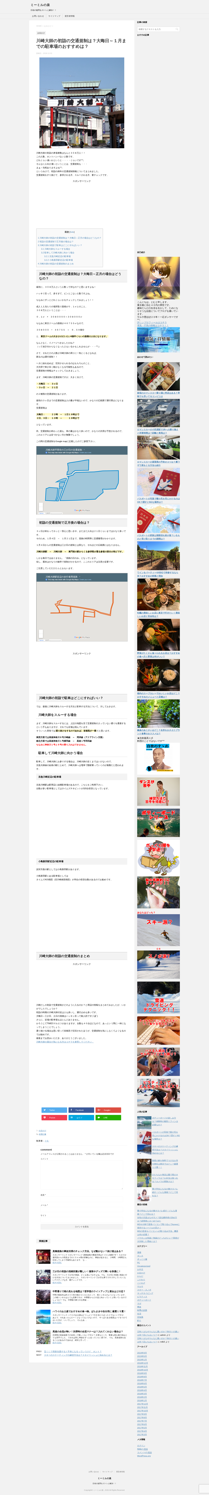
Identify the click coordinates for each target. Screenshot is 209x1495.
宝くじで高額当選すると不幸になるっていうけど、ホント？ (73, 1351)
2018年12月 (142, 1363)
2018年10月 (142, 1370)
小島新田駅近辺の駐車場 (58, 260)
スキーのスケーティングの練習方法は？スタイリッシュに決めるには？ (78, 1355)
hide (72, 232)
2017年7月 (142, 1421)
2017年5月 (142, 1428)
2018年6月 (142, 1383)
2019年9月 (142, 1353)
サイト (43, 1215)
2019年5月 (142, 1356)
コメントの (144, 1452)
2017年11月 (142, 1407)
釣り (139, 1320)
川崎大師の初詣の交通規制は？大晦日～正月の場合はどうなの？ (69, 238)
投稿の (142, 1449)
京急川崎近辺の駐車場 (57, 256)
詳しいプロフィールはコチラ (152, 322)
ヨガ (139, 1303)
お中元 (140, 1269)
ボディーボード (144, 1300)
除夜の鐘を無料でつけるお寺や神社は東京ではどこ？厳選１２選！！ (165, 1163)
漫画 (139, 1252)
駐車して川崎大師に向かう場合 (57, 252)
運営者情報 (70, 16)
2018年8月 (142, 1377)
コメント (44, 1159)
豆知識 (140, 1317)
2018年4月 (142, 1390)
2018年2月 (142, 1397)
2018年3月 (142, 1394)
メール (44, 1205)
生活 (139, 1314)
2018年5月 (142, 1387)
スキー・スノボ (144, 1290)
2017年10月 (142, 1411)
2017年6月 (142, 1424)
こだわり (141, 1280)
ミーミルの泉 (40, 5)
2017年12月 (142, 1404)
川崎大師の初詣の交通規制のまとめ (56, 263)
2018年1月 (142, 1400)
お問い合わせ (38, 16)
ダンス (140, 1256)
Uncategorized (143, 1266)
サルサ (140, 1286)
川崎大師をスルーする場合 (55, 249)
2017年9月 (142, 1414)
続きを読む (57, 1262)
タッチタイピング (145, 1293)
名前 (43, 1195)
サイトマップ (54, 16)
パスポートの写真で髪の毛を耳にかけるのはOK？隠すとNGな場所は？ (166, 1135)
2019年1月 (142, 1360)
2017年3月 (142, 1434)
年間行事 (42, 1134)
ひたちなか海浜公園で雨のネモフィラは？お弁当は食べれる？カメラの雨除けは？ (165, 1178)
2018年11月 (142, 1366)
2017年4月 (142, 1431)
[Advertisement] (81, 200)
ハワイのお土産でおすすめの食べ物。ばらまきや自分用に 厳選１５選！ (89, 1311)
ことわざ (141, 1283)
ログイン (141, 1445)
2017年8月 (142, 1417)
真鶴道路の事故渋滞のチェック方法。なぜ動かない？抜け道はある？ (88, 1251)
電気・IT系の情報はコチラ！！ (153, 325)
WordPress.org (144, 1456)
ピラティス (142, 1297)
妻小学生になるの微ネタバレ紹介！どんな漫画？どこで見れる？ (165, 1192)
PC (138, 1262)
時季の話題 (142, 1310)
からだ (140, 1276)
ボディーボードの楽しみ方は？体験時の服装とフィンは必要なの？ (165, 1121)
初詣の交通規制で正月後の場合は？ (56, 241)
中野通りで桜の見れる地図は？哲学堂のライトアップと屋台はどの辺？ (89, 1291)
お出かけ (42, 1131)
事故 (139, 1307)
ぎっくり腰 (142, 1259)
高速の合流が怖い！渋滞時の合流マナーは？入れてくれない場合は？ (88, 1331)
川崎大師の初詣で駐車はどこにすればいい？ (60, 245)
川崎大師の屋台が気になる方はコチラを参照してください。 (65, 1042)
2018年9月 (142, 1373)
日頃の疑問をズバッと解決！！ (104, 1484)
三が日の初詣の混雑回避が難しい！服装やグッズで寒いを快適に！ (87, 1271)
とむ (47, 1141)
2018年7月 (142, 1380)
